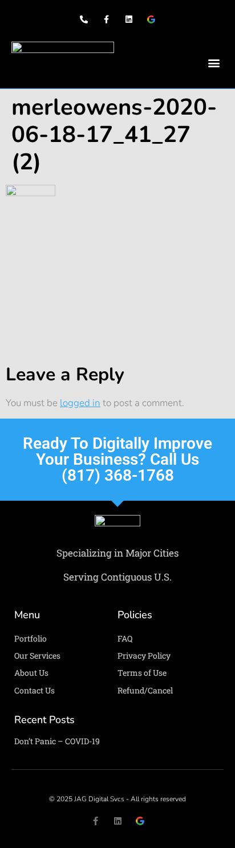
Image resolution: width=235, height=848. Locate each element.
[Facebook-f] (106, 20)
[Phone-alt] (84, 20)
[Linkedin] (129, 20)
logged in (80, 402)
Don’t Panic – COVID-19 (57, 741)
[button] (214, 63)
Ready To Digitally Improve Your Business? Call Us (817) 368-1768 (117, 459)
